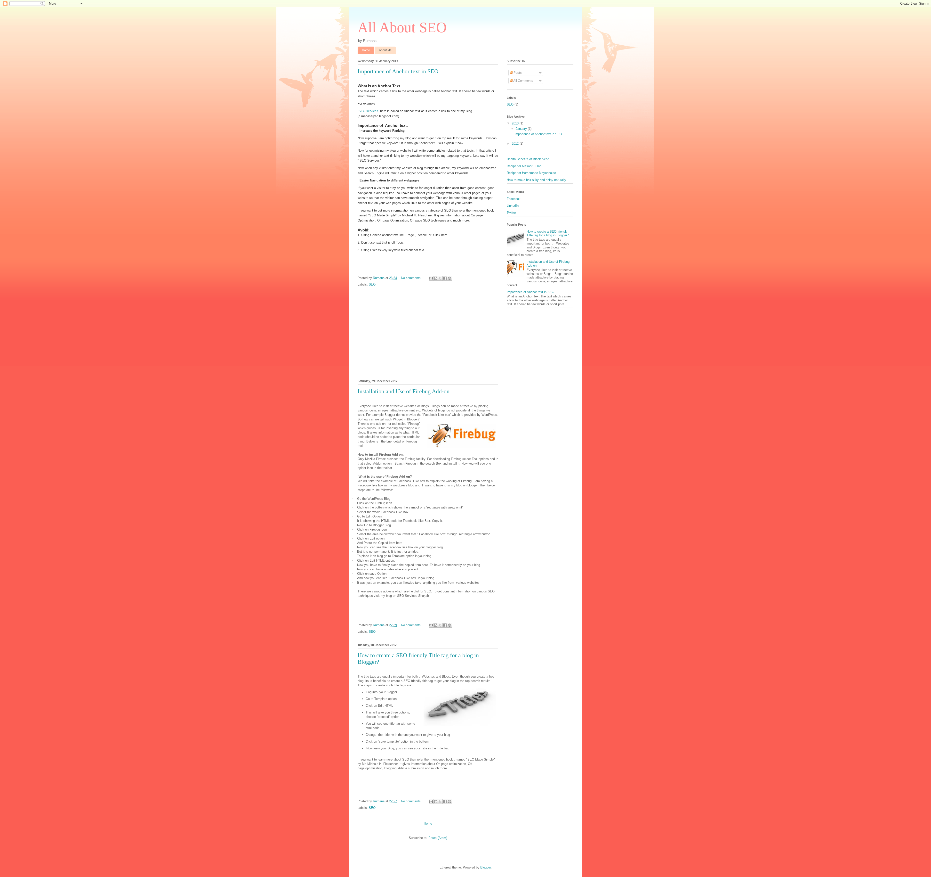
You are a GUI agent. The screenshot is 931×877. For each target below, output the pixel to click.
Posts (517, 72)
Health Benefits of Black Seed (528, 159)
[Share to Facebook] (444, 278)
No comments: (412, 278)
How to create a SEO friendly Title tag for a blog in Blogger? (548, 233)
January (522, 129)
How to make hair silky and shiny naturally (536, 180)
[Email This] (431, 278)
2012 (516, 143)
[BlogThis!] (435, 278)
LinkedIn (513, 205)
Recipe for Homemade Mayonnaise (531, 173)
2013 (516, 123)
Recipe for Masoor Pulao (524, 166)
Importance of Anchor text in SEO (398, 71)
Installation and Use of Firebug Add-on (403, 391)
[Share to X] (440, 278)
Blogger (485, 867)
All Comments (523, 80)
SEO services (368, 111)
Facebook (514, 199)
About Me (385, 50)
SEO (372, 284)
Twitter (511, 212)
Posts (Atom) (437, 838)
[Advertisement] (428, 333)
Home (366, 50)
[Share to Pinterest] (449, 278)
